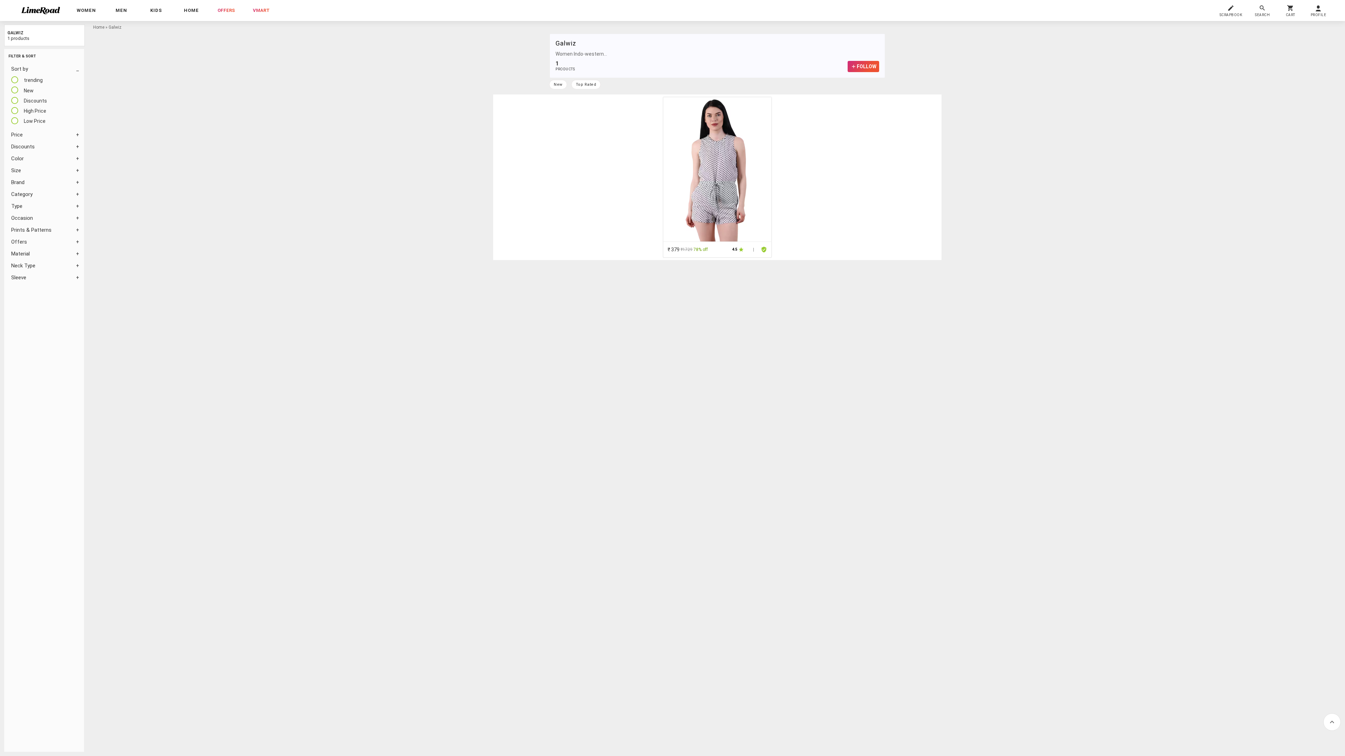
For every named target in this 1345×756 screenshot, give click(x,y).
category (22, 194)
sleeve (18, 277)
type (16, 206)
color (17, 158)
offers (226, 10)
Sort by (19, 69)
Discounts (23, 147)
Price (17, 135)
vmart (261, 10)
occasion (22, 218)
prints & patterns (31, 230)
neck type (23, 265)
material (20, 254)
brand (18, 182)
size (16, 170)
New (558, 84)
